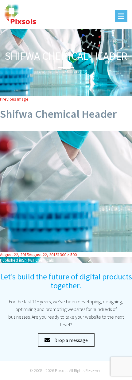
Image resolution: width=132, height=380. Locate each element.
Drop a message (70, 340)
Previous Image (14, 99)
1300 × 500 (67, 254)
